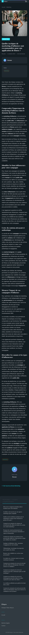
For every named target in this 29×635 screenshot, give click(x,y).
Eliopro (4, 604)
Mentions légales (5, 623)
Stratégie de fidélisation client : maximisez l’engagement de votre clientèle (13, 544)
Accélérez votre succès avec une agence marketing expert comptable (12, 512)
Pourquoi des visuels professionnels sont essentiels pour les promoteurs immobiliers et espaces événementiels (13, 531)
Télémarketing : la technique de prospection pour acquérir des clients (13, 549)
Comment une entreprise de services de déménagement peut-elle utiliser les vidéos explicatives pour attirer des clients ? (13, 578)
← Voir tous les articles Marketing (11, 486)
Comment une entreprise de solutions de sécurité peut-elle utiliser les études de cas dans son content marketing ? (14, 525)
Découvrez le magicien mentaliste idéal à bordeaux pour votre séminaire (12, 507)
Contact (3, 625)
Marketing (8, 7)
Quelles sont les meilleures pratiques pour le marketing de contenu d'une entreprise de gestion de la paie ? (13, 518)
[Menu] (26, 1)
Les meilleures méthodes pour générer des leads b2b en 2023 (14, 583)
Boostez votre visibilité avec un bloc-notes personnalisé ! (13, 554)
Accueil (3, 7)
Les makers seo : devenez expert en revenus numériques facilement (13, 559)
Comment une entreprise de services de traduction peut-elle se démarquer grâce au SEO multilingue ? (14, 571)
